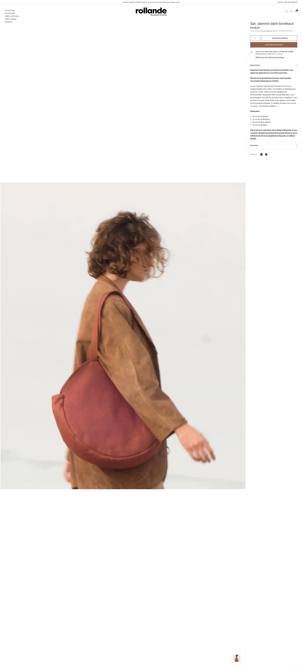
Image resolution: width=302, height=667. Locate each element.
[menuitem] (12, 10)
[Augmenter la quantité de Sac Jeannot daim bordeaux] (258, 38)
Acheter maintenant (274, 45)
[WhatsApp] (261, 154)
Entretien (254, 145)
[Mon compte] (286, 11)
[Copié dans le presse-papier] (266, 154)
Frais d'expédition (266, 31)
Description (255, 65)
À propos (9, 22)
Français (280, 2)
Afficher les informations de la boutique (270, 57)
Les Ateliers (10, 13)
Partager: (253, 154)
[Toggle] (232, 658)
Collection (10, 10)
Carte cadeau (11, 19)
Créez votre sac (12, 16)
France (292, 2)
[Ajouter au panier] (279, 38)
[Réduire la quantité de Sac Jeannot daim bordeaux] (252, 38)
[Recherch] (291, 11)
